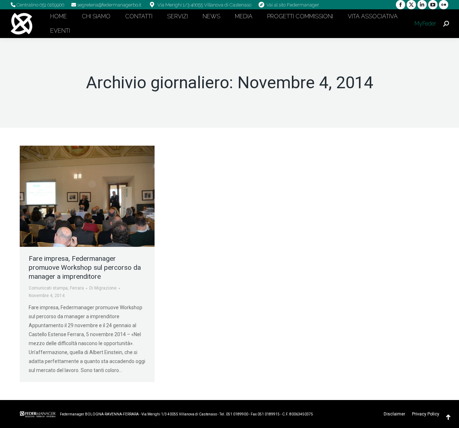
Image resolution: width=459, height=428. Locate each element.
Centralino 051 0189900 (39, 5)
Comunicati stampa (48, 288)
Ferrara (77, 288)
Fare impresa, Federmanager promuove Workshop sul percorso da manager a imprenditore (85, 267)
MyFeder (424, 23)
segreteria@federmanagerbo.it (108, 5)
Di (103, 288)
